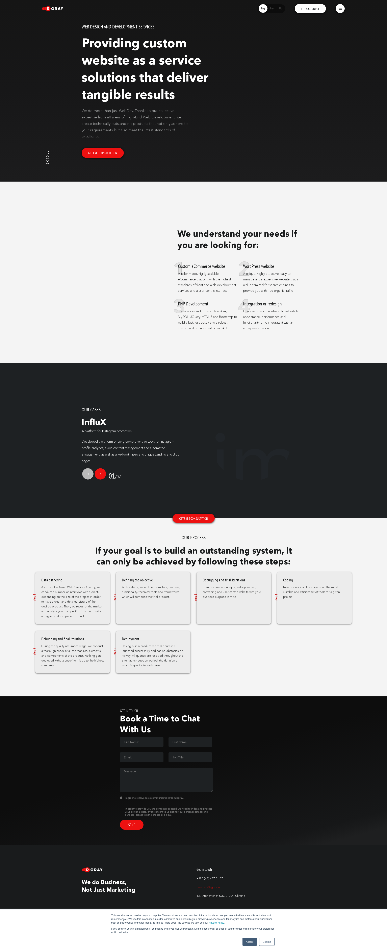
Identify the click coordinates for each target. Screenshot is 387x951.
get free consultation (193, 518)
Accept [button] (249, 941)
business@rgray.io (208, 887)
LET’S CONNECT (310, 9)
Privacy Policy (216, 922)
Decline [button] (267, 941)
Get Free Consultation (102, 153)
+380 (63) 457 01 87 (210, 878)
